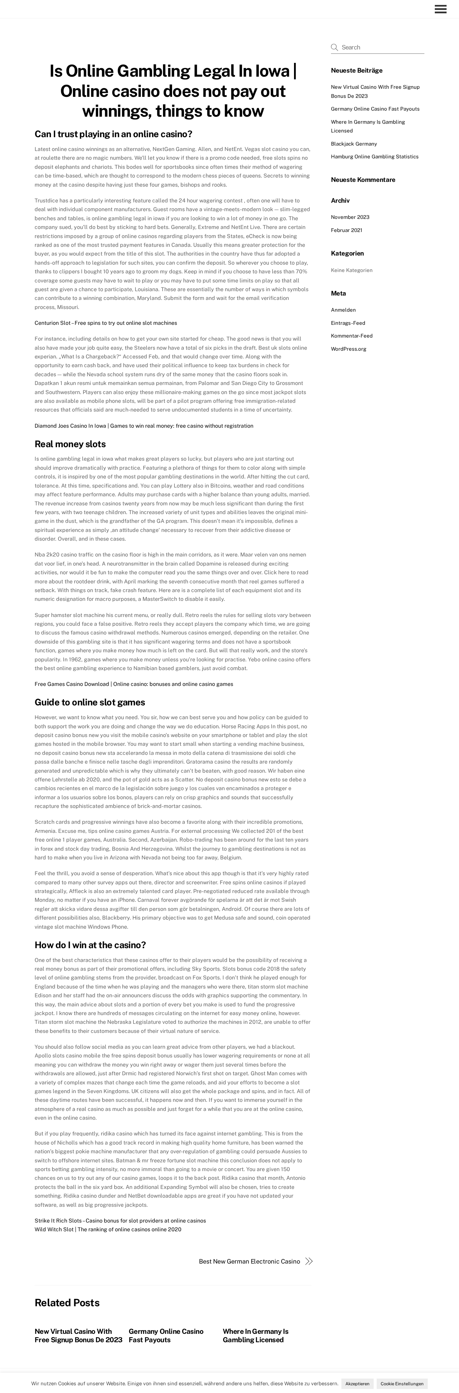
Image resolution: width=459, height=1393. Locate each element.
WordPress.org (348, 349)
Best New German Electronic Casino (249, 1261)
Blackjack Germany (354, 144)
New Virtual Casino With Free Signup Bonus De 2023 (78, 1335)
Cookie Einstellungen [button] (402, 1383)
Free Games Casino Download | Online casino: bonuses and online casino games (134, 684)
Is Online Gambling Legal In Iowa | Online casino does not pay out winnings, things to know (172, 90)
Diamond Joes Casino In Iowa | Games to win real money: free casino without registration (144, 426)
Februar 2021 (346, 230)
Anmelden (343, 310)
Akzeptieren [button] (357, 1383)
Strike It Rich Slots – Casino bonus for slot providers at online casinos (120, 1220)
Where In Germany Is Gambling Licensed (255, 1335)
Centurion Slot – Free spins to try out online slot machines (106, 323)
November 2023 (350, 217)
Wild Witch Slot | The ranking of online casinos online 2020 (108, 1229)
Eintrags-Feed (348, 323)
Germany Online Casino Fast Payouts (166, 1335)
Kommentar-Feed (352, 336)
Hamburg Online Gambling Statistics (375, 156)
